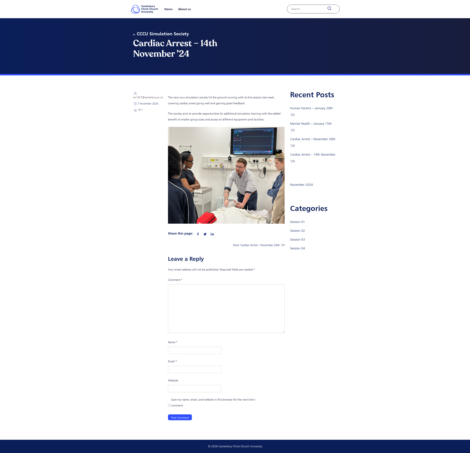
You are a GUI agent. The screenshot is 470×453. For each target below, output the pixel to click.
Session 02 (297, 231)
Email (172, 361)
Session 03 (297, 239)
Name (173, 342)
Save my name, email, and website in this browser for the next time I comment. (213, 402)
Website (173, 380)
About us (184, 9)
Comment (175, 280)
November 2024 (301, 185)
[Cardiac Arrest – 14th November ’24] (198, 233)
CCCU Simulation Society (163, 33)
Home (168, 9)
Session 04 (297, 248)
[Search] (331, 8)
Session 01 (297, 222)
